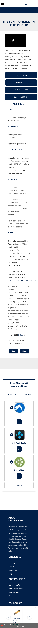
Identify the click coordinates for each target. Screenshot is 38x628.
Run (19, 422)
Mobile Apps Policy (15, 589)
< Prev (13, 351)
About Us (11, 566)
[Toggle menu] (2, 3)
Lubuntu (19, 416)
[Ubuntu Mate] (20, 462)
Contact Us (12, 570)
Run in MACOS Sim (21, 97)
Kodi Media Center (19, 443)
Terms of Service (14, 592)
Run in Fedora (21, 82)
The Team (12, 563)
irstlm (20, 335)
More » (19, 485)
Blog (10, 574)
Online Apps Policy (15, 585)
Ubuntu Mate (19, 470)
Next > (24, 351)
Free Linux (12, 394)
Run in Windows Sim (21, 90)
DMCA (11, 596)
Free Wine (27, 394)
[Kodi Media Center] (20, 435)
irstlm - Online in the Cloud (19, 23)
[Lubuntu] (20, 407)
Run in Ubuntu (21, 75)
